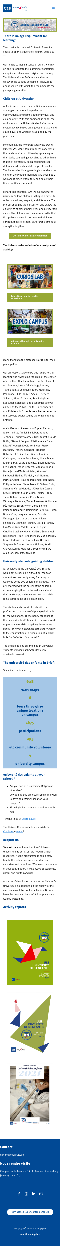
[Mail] (41, 1194)
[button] (30, 236)
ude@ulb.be (29, 819)
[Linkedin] (34, 1194)
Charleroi (8, 831)
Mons (19, 831)
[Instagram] (26, 1194)
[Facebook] (19, 1194)
